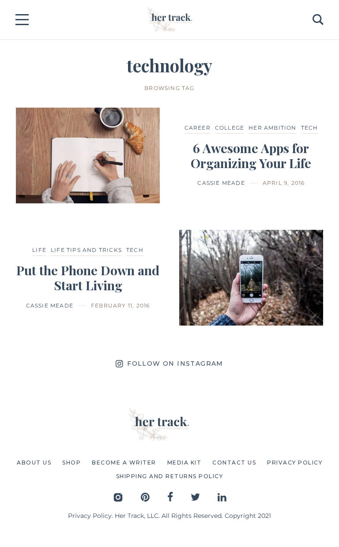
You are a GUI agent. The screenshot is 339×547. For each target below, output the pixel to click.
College (229, 127)
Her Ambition (272, 127)
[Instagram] (118, 497)
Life (39, 250)
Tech (309, 127)
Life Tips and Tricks (86, 250)
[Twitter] (195, 497)
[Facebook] (170, 497)
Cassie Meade (221, 183)
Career (198, 127)
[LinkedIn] (222, 497)
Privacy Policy (90, 516)
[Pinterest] (145, 497)
